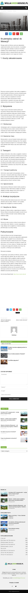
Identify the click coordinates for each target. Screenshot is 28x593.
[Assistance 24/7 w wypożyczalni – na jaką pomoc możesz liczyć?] (24, 414)
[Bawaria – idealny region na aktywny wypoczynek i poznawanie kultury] (24, 420)
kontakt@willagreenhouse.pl (19, 578)
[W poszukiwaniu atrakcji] (4, 530)
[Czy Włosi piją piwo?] (4, 362)
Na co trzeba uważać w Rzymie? (16, 354)
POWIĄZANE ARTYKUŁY (6, 341)
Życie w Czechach (7, 555)
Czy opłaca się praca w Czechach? (8, 431)
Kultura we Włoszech (8, 540)
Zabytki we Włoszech (8, 544)
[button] (26, 8)
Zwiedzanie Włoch (7, 542)
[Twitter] (15, 586)
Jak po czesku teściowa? (21, 320)
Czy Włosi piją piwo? (13, 360)
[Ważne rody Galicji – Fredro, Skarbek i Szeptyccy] (4, 517)
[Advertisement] (14, 75)
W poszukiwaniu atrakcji (14, 528)
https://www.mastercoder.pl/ (20, 274)
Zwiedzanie (3, 23)
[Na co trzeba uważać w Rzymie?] (4, 355)
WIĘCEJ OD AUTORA (6, 343)
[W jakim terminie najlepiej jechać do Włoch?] (4, 349)
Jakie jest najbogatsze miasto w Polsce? (6, 320)
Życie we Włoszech (7, 552)
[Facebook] (12, 586)
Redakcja (5, 29)
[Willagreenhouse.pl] (14, 3)
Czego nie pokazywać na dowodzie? (9, 438)
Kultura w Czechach (8, 550)
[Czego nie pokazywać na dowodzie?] (24, 440)
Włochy (7, 23)
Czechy (3, 538)
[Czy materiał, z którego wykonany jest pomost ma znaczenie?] (4, 523)
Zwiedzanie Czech (7, 546)
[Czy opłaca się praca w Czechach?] (24, 433)
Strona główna (3, 11)
